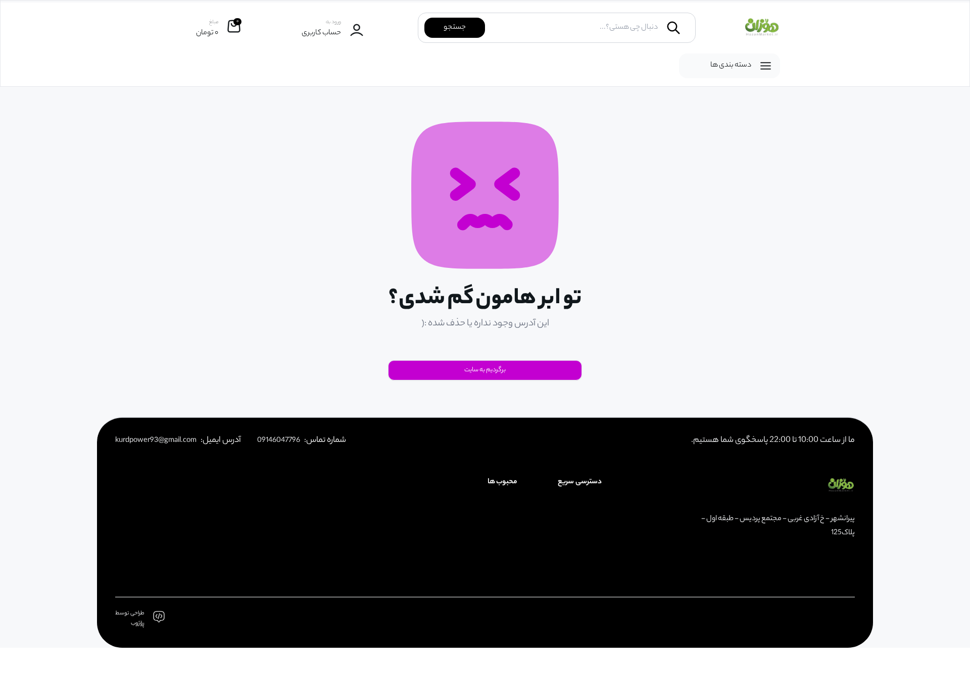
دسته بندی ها (730, 66)
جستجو (455, 28)
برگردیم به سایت (485, 370)
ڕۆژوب (137, 623)
